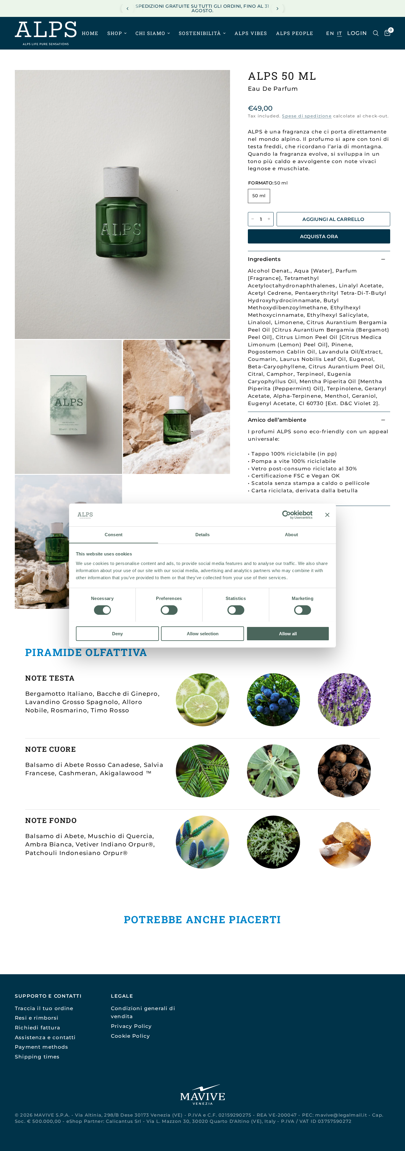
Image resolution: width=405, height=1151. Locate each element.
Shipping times (37, 1056)
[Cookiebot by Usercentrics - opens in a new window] (286, 514)
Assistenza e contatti (45, 1037)
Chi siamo (150, 33)
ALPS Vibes (251, 33)
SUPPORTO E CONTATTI (48, 996)
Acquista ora (319, 236)
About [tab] (291, 534)
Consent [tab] (113, 534)
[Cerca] (376, 33)
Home (90, 33)
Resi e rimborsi (37, 1018)
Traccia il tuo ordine (44, 1008)
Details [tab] (202, 534)
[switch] (169, 610)
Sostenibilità (200, 33)
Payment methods (41, 1047)
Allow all (288, 633)
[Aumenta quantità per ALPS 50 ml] (268, 219)
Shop (114, 33)
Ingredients (264, 258)
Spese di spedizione (306, 116)
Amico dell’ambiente (277, 419)
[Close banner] (327, 515)
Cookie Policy (130, 1036)
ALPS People (294, 33)
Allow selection (203, 633)
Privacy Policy (131, 1026)
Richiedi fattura (37, 1027)
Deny (117, 633)
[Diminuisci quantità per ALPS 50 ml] (252, 219)
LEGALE (122, 996)
